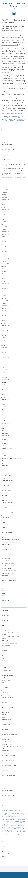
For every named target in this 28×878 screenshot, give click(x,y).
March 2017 (4, 276)
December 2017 (5, 256)
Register (3, 593)
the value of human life (11, 834)
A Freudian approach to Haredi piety (12, 814)
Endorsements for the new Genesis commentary (12, 458)
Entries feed (4, 598)
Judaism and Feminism (6, 527)
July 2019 (3, 219)
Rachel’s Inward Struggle (6, 144)
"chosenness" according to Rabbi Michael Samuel (16, 810)
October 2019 (4, 214)
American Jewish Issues (6, 423)
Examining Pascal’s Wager (7, 147)
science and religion (5, 558)
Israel (2, 487)
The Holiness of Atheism (6, 151)
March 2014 (4, 347)
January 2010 (4, 374)
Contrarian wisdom (5, 450)
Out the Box (16, 875)
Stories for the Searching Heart (8, 560)
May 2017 (3, 271)
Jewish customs (4, 492)
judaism (3, 522)
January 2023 (4, 192)
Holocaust (14, 819)
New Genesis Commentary (7, 828)
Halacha (17, 116)
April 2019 (3, 224)
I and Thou (14, 821)
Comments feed (5, 600)
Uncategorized (4, 575)
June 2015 (3, 310)
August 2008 (4, 402)
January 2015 (4, 323)
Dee (2, 164)
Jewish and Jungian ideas (6, 490)
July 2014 (3, 337)
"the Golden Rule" (13, 813)
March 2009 (4, 392)
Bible (7, 116)
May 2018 (3, 249)
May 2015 (3, 313)
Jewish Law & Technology (7, 502)
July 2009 (3, 384)
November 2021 (5, 194)
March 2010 (4, 369)
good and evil (4, 468)
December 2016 (5, 283)
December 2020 (5, 197)
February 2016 (4, 300)
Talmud (3, 833)
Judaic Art (3, 520)
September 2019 (5, 217)
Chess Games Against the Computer (9, 448)
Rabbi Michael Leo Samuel (14, 4)
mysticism (3, 827)
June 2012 (3, 362)
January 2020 (4, 207)
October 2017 (4, 261)
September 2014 (5, 332)
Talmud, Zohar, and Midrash (7, 563)
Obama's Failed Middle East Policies (9, 542)
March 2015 (4, 318)
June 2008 (3, 406)
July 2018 (3, 244)
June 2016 (3, 293)
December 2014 (5, 325)
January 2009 (4, 397)
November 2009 (5, 379)
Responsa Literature (5, 556)
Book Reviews (4, 446)
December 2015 (5, 305)
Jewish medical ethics (6, 505)
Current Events (4, 455)
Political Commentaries (6, 547)
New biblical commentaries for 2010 (17, 827)
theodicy (16, 833)
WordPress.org (4, 603)
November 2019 (5, 212)
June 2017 (3, 268)
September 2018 (5, 239)
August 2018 (4, 241)
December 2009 (5, 377)
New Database (4, 537)
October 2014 (4, 330)
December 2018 (5, 231)
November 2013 (5, 357)
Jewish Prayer (4, 510)
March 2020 (4, 202)
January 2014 (4, 352)
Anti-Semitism (4, 425)
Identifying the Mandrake (6, 142)
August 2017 (4, 266)
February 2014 (4, 350)
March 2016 (4, 298)
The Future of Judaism (6, 568)
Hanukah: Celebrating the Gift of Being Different (12, 27)
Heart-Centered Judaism (6, 475)
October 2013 (4, 360)
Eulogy (2, 463)
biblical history (12, 116)
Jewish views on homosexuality (17, 824)
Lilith (19, 825)
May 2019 (3, 221)
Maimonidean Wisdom (6, 529)
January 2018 (4, 254)
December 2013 (5, 355)
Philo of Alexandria (5, 544)
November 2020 (5, 199)
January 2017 (4, 281)
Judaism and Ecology (6, 524)
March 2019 (4, 226)
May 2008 (3, 409)
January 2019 (4, 229)
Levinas (16, 825)
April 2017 (3, 273)
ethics (2, 460)
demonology (20, 818)
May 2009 (3, 387)
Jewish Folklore (4, 495)
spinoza (23, 831)
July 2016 (3, 291)
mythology (8, 827)
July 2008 (3, 404)
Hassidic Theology (5, 473)
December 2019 (5, 209)
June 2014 (3, 340)
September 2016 (5, 288)
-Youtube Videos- (5, 420)
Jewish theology (7, 824)
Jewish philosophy (14, 822)
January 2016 (4, 303)
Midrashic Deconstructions (7, 532)
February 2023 (4, 189)
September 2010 (5, 365)
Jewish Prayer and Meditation (7, 512)
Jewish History (4, 497)
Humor (3, 483)
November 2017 (5, 258)
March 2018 (4, 251)
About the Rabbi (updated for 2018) (17, 170)
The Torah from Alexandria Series (8, 570)
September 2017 (5, 263)
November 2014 (5, 328)
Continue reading (18, 113)
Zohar (17, 834)
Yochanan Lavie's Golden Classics (8, 580)
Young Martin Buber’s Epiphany (8, 149)
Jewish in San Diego (5, 500)
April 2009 (3, 389)
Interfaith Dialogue (5, 485)
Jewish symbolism (10, 117)
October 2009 (4, 382)
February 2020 (4, 204)
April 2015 (3, 315)
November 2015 (5, 308)
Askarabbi (3, 428)
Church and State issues (18, 816)
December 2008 (5, 399)
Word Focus (4, 578)
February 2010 (4, 372)
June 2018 (3, 246)
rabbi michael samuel (10, 120)
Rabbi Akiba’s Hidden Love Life (18, 168)
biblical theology (5, 435)
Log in (2, 595)
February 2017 (4, 278)
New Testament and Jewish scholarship (10, 539)
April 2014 (3, 345)
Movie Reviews (4, 534)
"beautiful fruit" (4, 810)
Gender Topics (4, 465)
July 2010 (3, 367)
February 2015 (4, 320)
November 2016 (5, 286)
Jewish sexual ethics (5, 515)
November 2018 (5, 234)
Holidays (21, 116)
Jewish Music (4, 507)
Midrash (22, 825)
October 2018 (4, 236)
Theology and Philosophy (7, 573)
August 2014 (4, 335)
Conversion (3, 453)
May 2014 (3, 342)
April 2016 (3, 295)
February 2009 (4, 394)
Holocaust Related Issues (7, 480)
